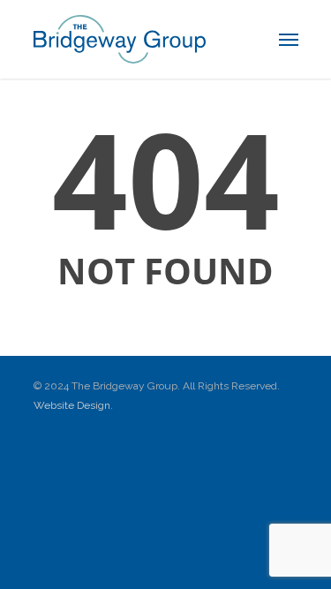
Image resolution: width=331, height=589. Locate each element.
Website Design (72, 405)
